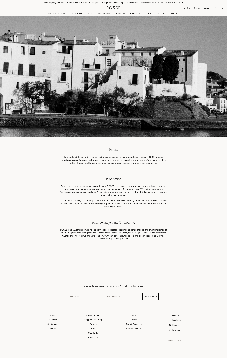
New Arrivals (77, 13)
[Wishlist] (215, 8)
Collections (135, 13)
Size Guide (93, 333)
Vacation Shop (103, 13)
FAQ (93, 328)
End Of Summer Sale (57, 13)
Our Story (161, 13)
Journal (148, 13)
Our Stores (52, 324)
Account (206, 8)
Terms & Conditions (134, 324)
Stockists (52, 328)
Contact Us (93, 337)
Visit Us (174, 13)
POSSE (173, 340)
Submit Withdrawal (134, 328)
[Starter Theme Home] (113, 8)
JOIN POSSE (150, 296)
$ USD (187, 8)
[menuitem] (77, 13)
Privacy (134, 320)
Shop (90, 13)
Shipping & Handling (93, 320)
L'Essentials (120, 13)
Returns (93, 324)
